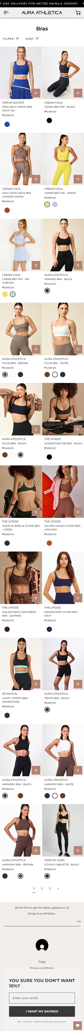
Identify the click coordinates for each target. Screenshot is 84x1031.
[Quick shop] (36, 93)
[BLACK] (47, 290)
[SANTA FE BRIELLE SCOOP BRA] (21, 491)
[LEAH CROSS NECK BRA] (21, 159)
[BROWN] (5, 374)
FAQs (42, 961)
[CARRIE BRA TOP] (21, 245)
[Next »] (58, 888)
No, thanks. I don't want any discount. (42, 1021)
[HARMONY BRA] (21, 750)
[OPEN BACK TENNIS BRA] (21, 73)
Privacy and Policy (42, 968)
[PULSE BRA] (21, 329)
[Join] (77, 921)
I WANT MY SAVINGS (42, 1011)
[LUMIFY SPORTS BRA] (21, 664)
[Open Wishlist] (77, 1025)
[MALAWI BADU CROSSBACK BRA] (21, 578)
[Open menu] (9, 12)
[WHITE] (13, 374)
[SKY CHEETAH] (55, 204)
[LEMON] (47, 204)
